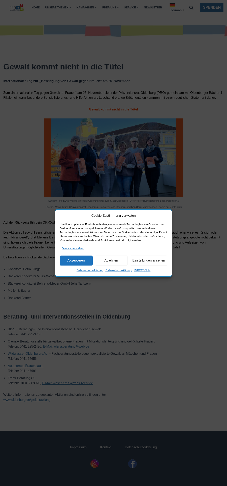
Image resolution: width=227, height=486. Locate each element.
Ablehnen (111, 260)
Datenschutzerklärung (90, 270)
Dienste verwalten (73, 248)
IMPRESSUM (142, 270)
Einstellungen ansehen (148, 260)
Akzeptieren (76, 260)
